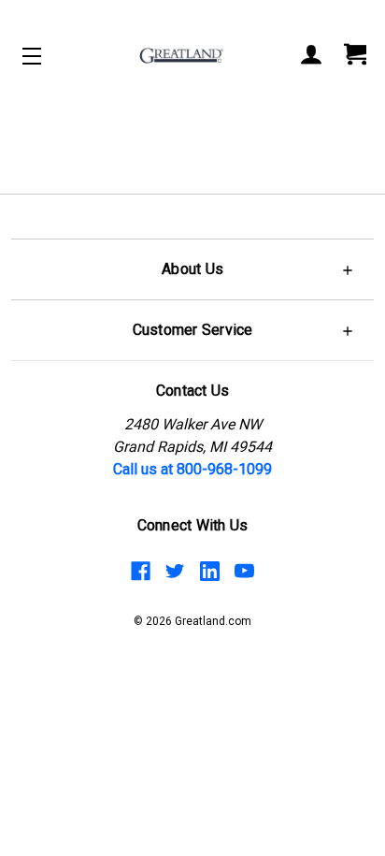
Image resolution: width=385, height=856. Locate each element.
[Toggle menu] (48, 55)
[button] (192, 269)
